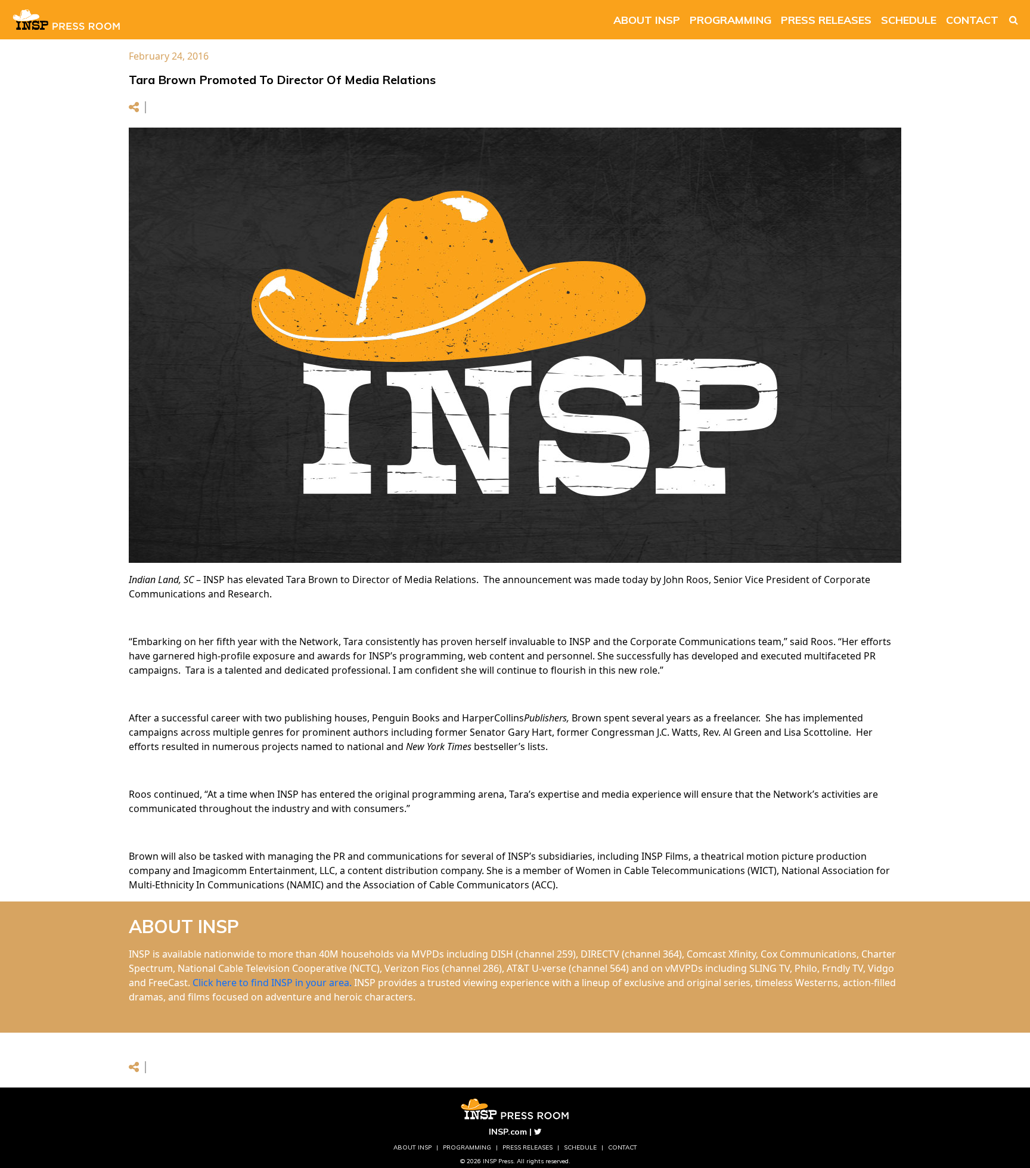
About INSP (646, 20)
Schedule (908, 20)
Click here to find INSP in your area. (272, 982)
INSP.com (508, 1131)
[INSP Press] (67, 20)
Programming (730, 20)
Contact (972, 20)
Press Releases (826, 20)
